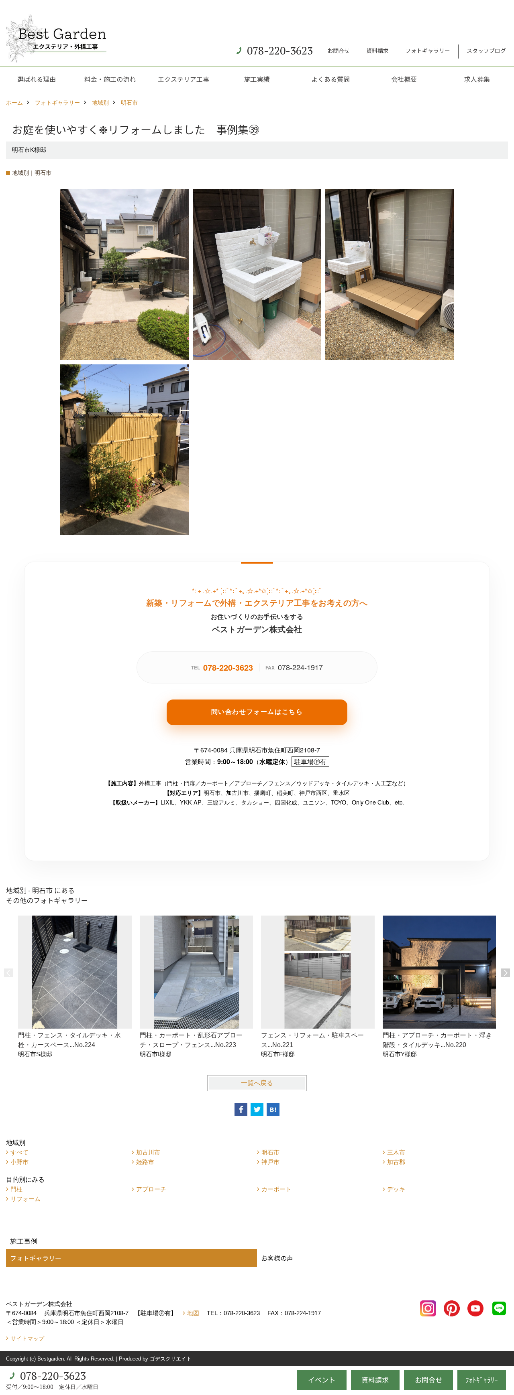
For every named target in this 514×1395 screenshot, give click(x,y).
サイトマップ (27, 1338)
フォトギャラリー (427, 50)
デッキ (396, 1189)
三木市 (396, 1152)
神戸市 (270, 1161)
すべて (19, 1152)
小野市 (19, 1161)
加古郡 (396, 1161)
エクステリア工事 (183, 79)
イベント (321, 1380)
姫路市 (145, 1161)
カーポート (276, 1189)
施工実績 (257, 79)
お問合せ (338, 50)
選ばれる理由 (36, 79)
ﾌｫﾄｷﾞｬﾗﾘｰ (481, 1380)
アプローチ (151, 1189)
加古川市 (148, 1152)
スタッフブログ (486, 50)
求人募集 (477, 79)
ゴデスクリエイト (171, 1359)
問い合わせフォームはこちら (257, 711)
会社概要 (404, 79)
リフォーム (25, 1198)
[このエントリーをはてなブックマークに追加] (273, 1109)
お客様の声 (277, 1258)
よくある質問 (330, 79)
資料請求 (377, 50)
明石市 (270, 1152)
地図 (193, 1313)
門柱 (16, 1189)
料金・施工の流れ (110, 79)
